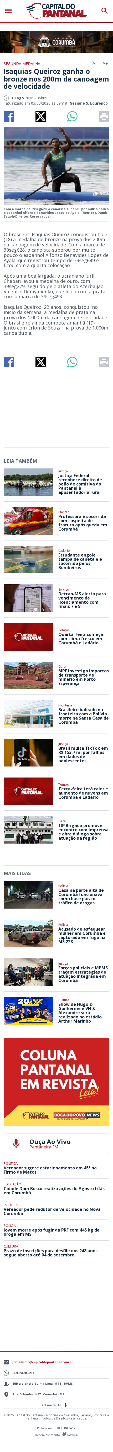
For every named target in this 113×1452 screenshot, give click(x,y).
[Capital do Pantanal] (56, 11)
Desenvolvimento (48, 1434)
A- (95, 63)
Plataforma (45, 1428)
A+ (105, 63)
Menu (10, 11)
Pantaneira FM (50, 1405)
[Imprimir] (104, 116)
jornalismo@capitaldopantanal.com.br (42, 1362)
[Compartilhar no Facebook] (9, 116)
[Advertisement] (56, 405)
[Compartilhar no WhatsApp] (72, 116)
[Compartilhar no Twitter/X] (40, 116)
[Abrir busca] (104, 10)
